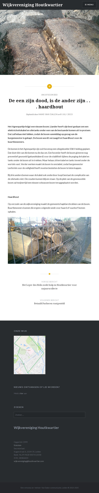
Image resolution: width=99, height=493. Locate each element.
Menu (90, 4)
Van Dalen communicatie (51, 488)
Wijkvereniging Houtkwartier (33, 4)
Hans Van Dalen (48, 114)
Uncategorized (49, 95)
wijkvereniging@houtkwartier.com (29, 461)
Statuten (17, 445)
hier (21, 393)
